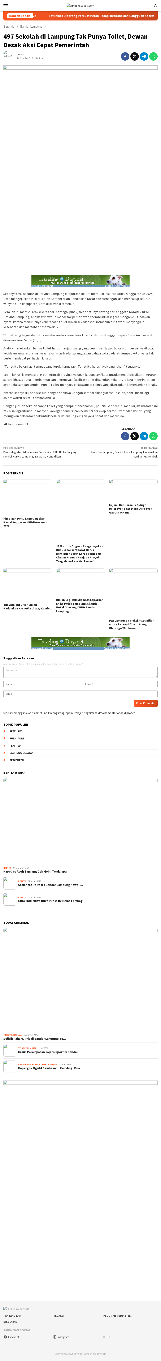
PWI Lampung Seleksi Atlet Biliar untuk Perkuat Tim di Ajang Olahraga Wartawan (131, 624)
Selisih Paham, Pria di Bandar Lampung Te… (34, 1039)
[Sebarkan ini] (125, 56)
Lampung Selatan (22, 753)
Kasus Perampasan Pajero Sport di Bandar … (50, 1052)
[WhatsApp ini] (153, 56)
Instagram (63, 1337)
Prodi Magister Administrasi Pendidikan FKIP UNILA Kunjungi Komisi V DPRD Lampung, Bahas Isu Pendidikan (40, 452)
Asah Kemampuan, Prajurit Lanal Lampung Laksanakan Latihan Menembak (124, 452)
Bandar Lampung (28, 1064)
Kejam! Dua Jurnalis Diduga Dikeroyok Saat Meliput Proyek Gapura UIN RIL (130, 508)
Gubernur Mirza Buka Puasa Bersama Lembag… (52, 901)
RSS (109, 1337)
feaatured (17, 760)
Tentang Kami (12, 1316)
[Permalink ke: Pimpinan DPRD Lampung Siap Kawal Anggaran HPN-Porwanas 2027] (27, 497)
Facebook (13, 1337)
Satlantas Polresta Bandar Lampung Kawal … (50, 885)
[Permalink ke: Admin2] (10, 56)
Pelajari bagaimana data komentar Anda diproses (104, 713)
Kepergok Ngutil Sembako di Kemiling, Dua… (50, 1068)
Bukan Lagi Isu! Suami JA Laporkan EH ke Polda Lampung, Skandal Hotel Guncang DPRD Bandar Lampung (79, 605)
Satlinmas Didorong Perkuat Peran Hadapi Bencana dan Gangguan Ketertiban (90, 16)
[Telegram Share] (144, 56)
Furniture (17, 738)
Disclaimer (10, 1322)
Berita (7, 868)
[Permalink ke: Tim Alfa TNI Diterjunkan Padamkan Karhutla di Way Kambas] (27, 585)
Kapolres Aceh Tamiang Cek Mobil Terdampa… (36, 871)
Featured (16, 731)
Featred (15, 746)
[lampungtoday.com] (80, 5)
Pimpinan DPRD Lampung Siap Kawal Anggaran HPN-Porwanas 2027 (25, 522)
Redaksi (58, 1316)
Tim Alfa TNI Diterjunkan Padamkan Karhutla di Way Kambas (27, 606)
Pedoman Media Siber (117, 1316)
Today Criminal (12, 1034)
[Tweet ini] (134, 56)
